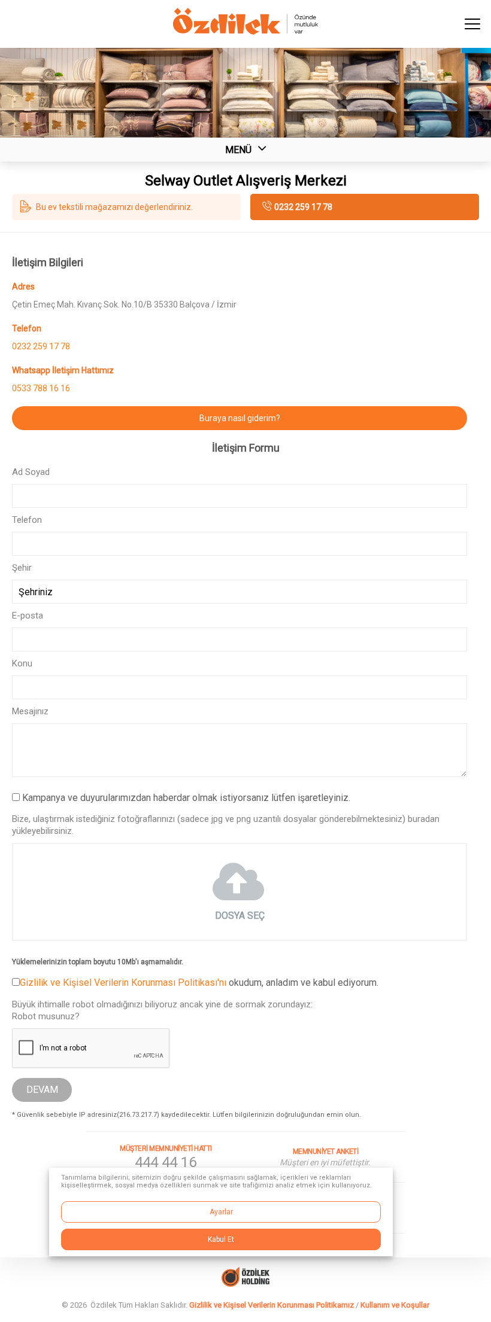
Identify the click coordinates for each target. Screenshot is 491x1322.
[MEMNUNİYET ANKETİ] (325, 1157)
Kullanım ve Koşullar (394, 1304)
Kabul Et (221, 1239)
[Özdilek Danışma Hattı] (166, 1157)
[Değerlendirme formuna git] (126, 207)
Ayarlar (221, 1212)
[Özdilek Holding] (245, 1273)
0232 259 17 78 (303, 207)
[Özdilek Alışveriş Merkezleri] (245, 31)
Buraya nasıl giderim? (239, 418)
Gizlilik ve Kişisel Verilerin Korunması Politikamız (271, 1304)
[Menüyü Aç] (473, 24)
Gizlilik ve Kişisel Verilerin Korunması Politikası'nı (123, 982)
